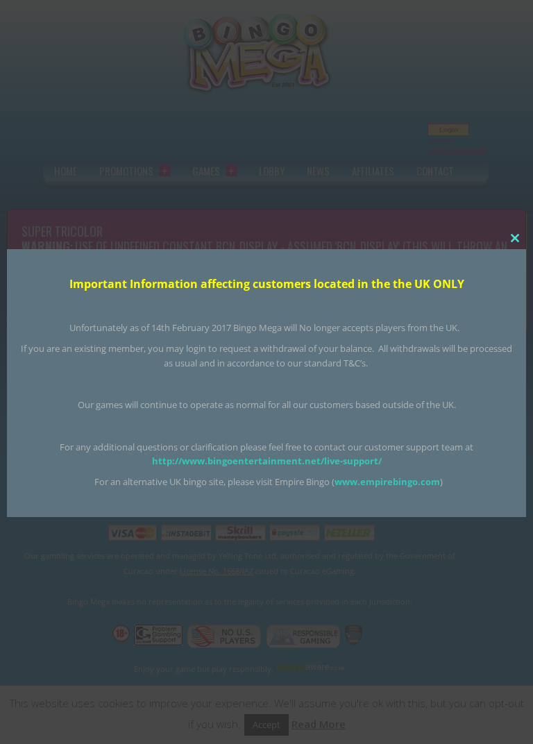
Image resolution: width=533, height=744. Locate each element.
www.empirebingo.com (387, 481)
